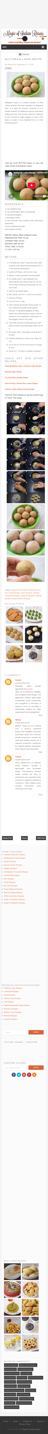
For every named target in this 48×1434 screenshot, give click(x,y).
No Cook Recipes (11, 885)
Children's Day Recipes (13, 988)
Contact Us (27, 1421)
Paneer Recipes (23, 1394)
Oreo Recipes (10, 1394)
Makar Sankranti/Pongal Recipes (17, 1005)
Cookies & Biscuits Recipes (14, 854)
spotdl (29, 689)
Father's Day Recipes (12, 998)
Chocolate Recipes (25, 1369)
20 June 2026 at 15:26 (22, 723)
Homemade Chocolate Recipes (16, 872)
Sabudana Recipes (24, 1403)
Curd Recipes (10, 1378)
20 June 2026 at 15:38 (22, 760)
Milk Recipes (30, 1390)
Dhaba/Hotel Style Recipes (14, 858)
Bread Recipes (10, 1369)
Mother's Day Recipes (13, 1012)
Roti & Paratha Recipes (13, 892)
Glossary (40, 1421)
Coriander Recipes (12, 1373)
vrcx (32, 763)
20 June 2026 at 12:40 (22, 683)
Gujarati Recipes (28, 596)
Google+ (24, 1075)
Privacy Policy (25, 1424)
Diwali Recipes (34, 590)
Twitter (19, 1075)
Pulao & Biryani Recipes (13, 889)
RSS (34, 1075)
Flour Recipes (26, 593)
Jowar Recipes (10, 1386)
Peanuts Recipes (11, 1399)
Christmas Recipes (11, 991)
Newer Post (7, 838)
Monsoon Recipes (11, 1009)
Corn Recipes (26, 1373)
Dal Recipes (22, 1378)
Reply (40, 715)
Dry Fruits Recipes (12, 593)
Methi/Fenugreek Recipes (14, 1390)
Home (24, 838)
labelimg (27, 729)
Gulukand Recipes (24, 1382)
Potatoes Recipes (26, 1399)
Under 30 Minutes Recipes (14, 903)
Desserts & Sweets (19, 590)
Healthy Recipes (10, 868)
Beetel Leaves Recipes (28, 1365)
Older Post (41, 838)
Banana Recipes (11, 1365)
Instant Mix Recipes (12, 875)
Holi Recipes (9, 1002)
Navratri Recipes (10, 1015)
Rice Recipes (9, 1403)
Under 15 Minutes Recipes (14, 899)
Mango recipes (24, 1386)
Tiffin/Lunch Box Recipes (14, 896)
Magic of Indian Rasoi (32, 1429)
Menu (5, 47)
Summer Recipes (10, 1019)
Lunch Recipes (9, 882)
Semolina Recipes (11, 1407)
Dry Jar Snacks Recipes (13, 865)
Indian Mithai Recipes (21, 598)
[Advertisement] (16, 14)
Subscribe (25, 54)
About (15, 1421)
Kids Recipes (9, 879)
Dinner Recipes (10, 861)
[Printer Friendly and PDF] (8, 69)
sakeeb (18, 680)
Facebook (14, 1075)
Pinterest (29, 1075)
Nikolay (18, 720)
